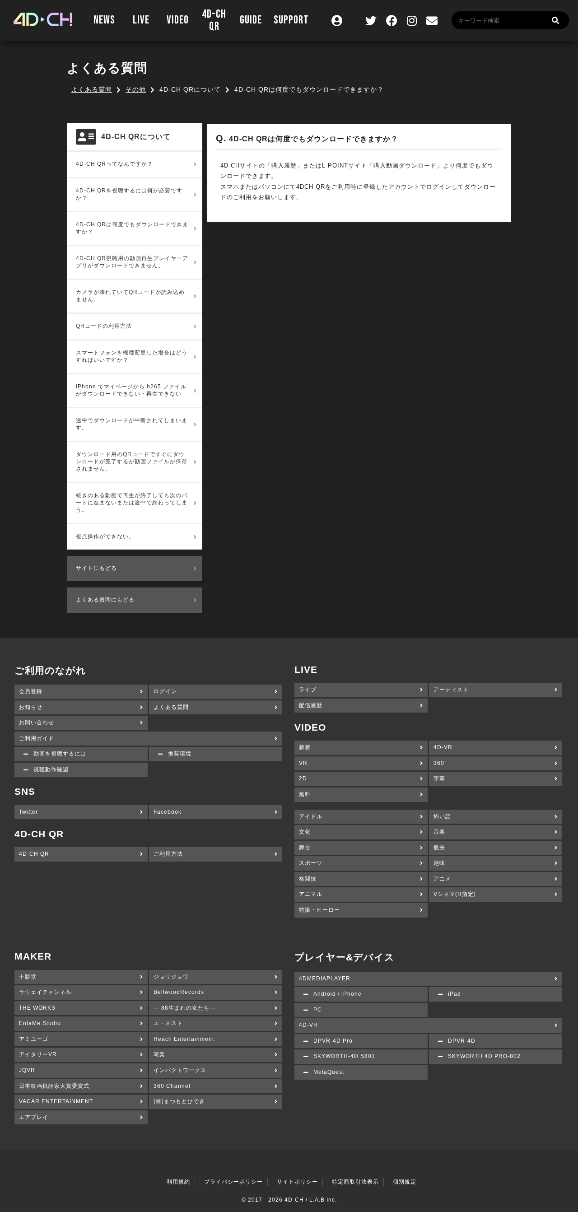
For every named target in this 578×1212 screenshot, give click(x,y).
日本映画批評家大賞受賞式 (54, 1086)
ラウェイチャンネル (45, 992)
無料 (305, 794)
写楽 (159, 1054)
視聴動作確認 (51, 769)
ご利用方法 (168, 854)
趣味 (439, 863)
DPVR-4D (461, 1041)
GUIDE (251, 20)
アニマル (310, 894)
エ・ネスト (168, 1023)
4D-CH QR (214, 20)
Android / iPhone (337, 994)
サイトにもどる (96, 568)
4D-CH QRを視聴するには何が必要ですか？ (129, 194)
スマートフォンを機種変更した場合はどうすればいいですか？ (131, 356)
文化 (305, 832)
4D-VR (443, 747)
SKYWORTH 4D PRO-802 (484, 1056)
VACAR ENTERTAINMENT (56, 1101)
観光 (439, 847)
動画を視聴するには (59, 754)
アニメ (442, 879)
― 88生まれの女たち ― (185, 1008)
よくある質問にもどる (105, 600)
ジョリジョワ (171, 977)
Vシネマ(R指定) (455, 894)
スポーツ (310, 863)
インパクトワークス (180, 1070)
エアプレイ (33, 1117)
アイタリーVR (38, 1054)
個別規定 (404, 1182)
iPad (454, 994)
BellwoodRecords (179, 992)
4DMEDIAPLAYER (324, 978)
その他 (136, 89)
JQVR (27, 1070)
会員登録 (30, 691)
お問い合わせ (36, 722)
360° (440, 763)
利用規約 (178, 1182)
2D (303, 778)
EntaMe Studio (40, 1023)
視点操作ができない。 (105, 536)
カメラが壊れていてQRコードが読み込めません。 (130, 296)
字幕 (439, 778)
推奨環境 (179, 754)
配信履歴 (310, 705)
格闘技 (308, 879)
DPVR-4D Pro (333, 1041)
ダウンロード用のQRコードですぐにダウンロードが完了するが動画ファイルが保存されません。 (131, 461)
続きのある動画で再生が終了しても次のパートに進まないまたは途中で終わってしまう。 (131, 502)
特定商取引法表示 (355, 1182)
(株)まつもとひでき (179, 1101)
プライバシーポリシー (233, 1182)
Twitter (28, 812)
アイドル (310, 816)
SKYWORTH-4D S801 (344, 1056)
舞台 (305, 847)
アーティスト (451, 689)
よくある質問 (91, 89)
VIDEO (178, 20)
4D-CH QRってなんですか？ (114, 164)
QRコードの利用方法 (104, 326)
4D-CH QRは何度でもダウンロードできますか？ (132, 228)
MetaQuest (328, 1072)
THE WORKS (37, 1008)
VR (303, 763)
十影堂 (28, 977)
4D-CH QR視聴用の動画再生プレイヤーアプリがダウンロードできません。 (132, 262)
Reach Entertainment (184, 1039)
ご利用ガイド (36, 738)
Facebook (168, 812)
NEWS (104, 20)
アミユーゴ (33, 1039)
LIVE (141, 20)
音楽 (439, 832)
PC (317, 1010)
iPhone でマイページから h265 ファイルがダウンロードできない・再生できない (131, 390)
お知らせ (30, 707)
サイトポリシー (297, 1182)
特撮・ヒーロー (319, 910)
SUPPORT (291, 20)
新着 (305, 747)
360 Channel (172, 1086)
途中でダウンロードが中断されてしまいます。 (131, 424)
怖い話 (442, 816)
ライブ (308, 689)
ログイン (165, 691)
